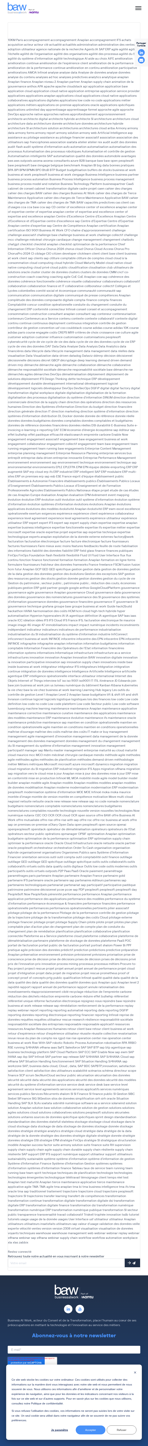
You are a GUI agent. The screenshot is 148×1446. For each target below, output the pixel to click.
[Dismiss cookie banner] (135, 1372)
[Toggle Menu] (138, 8)
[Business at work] (23, 8)
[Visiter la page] (68, 1309)
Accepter (90, 1429)
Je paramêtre (59, 1429)
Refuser (121, 1429)
